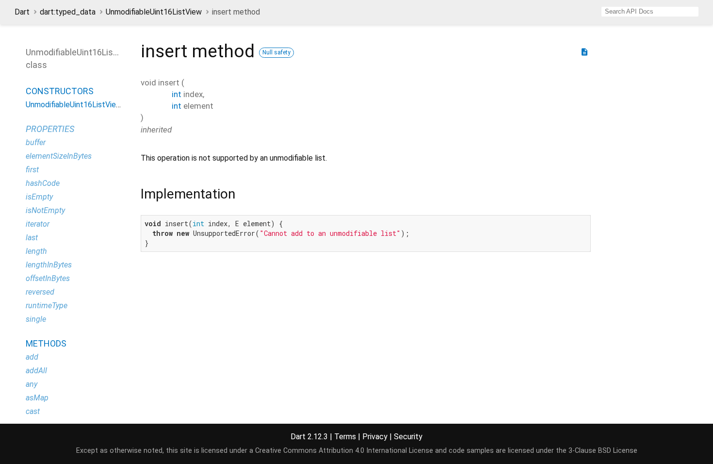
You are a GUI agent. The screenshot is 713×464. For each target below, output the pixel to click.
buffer (36, 142)
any (31, 384)
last (32, 237)
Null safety (276, 52)
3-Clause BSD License (602, 451)
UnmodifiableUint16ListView (154, 12)
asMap (37, 397)
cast (33, 411)
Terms (345, 436)
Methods (46, 343)
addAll (36, 370)
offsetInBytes (48, 278)
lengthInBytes (49, 264)
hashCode (43, 183)
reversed (40, 292)
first (32, 169)
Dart (22, 12)
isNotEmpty (45, 210)
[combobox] (649, 12)
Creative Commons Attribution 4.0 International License (344, 451)
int (176, 94)
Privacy (375, 436)
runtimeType (46, 305)
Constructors (60, 91)
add (32, 357)
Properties (50, 129)
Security (408, 436)
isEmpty (39, 196)
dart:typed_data (68, 12)
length (36, 251)
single (36, 319)
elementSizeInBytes (59, 156)
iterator (37, 224)
